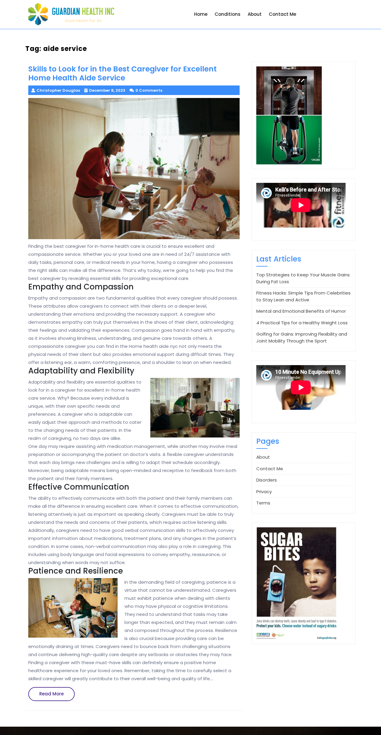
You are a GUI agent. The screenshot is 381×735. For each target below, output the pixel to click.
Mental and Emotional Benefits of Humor (301, 311)
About (255, 14)
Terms (263, 503)
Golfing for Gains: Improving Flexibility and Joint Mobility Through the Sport (301, 337)
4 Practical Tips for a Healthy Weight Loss (302, 323)
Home (200, 14)
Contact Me (282, 14)
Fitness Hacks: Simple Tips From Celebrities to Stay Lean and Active (303, 296)
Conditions (228, 14)
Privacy (264, 491)
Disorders (266, 480)
